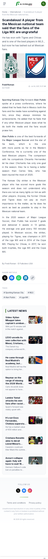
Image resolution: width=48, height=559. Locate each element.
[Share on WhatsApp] (18, 277)
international (15, 12)
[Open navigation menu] (4, 3)
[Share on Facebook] (11, 277)
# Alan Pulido (9, 297)
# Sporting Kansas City (14, 292)
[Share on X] (4, 277)
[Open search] (43, 3)
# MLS (30, 292)
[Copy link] (32, 277)
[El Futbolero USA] (24, 4)
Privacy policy (35, 503)
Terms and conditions (16, 503)
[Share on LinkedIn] (25, 277)
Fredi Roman (8, 85)
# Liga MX (23, 297)
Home (4, 12)
